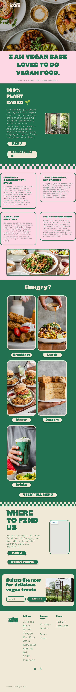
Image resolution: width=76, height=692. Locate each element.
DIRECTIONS (21, 154)
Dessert (52, 419)
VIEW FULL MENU (38, 494)
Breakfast (21, 354)
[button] (5, 4)
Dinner (21, 419)
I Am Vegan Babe (20, 687)
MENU (17, 143)
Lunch (52, 354)
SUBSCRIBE (37, 599)
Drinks (21, 484)
